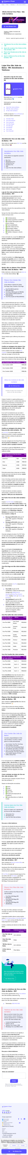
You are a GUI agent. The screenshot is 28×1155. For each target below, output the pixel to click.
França (3, 1129)
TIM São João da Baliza (12, 109)
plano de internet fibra (16, 862)
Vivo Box (18, 918)
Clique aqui (13, 1086)
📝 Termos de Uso (5, 1123)
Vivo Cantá (9, 129)
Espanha (4, 1128)
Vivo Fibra (5, 874)
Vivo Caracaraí (10, 122)
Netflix (14, 595)
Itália (3, 1130)
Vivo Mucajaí (9, 125)
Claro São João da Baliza (12, 107)
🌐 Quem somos (5, 1120)
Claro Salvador (5, 1148)
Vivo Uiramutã (9, 131)
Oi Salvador (4, 1153)
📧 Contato (4, 1121)
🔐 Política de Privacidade (7, 1122)
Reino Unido (4, 1132)
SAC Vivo (19, 143)
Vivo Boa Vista (10, 118)
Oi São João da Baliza (12, 110)
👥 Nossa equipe (5, 1119)
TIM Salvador (17, 1148)
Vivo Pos (15, 584)
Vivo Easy (5, 432)
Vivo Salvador (18, 1153)
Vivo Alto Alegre (10, 124)
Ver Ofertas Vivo (11, 26)
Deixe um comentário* (8, 1071)
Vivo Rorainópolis (10, 120)
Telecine (20, 595)
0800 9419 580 (16, 1003)
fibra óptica (14, 875)
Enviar (14, 1081)
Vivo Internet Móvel (11, 918)
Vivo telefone (22, 993)
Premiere (8, 597)
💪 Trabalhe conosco (6, 1125)
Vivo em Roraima (18, 113)
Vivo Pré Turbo (10, 502)
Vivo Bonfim (9, 127)
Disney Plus (14, 594)
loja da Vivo (15, 97)
